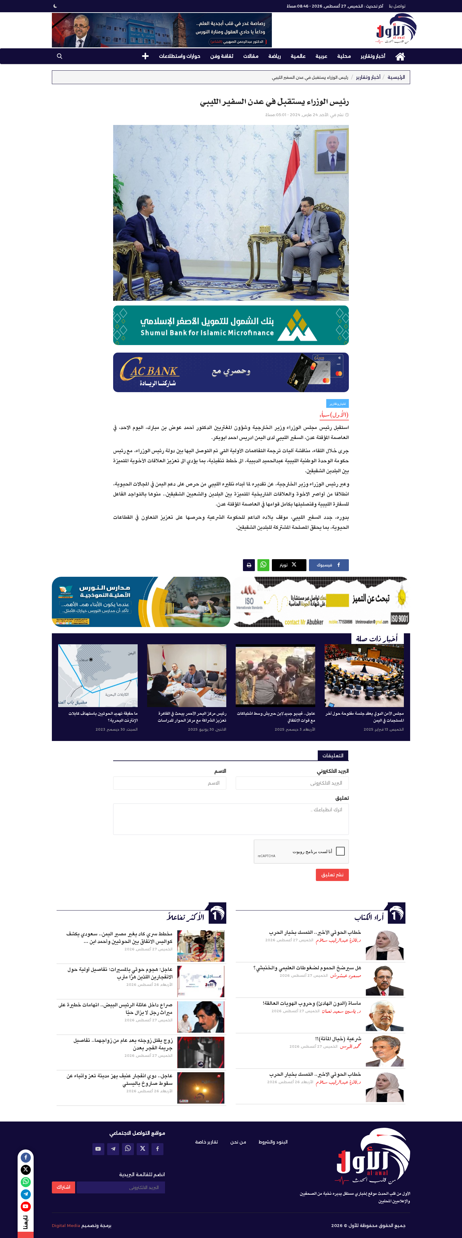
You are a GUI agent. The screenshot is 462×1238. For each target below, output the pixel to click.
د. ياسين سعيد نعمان (341, 1011)
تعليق (342, 798)
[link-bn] (162, 30)
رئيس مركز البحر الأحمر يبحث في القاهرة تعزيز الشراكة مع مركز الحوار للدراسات (192, 717)
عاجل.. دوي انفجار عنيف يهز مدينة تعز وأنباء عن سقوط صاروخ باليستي (120, 1080)
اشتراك (63, 1187)
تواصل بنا (397, 6)
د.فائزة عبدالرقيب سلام (338, 940)
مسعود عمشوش (345, 975)
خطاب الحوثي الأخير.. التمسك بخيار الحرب (315, 932)
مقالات (250, 56)
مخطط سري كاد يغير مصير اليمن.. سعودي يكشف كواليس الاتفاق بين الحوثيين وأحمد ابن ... (119, 938)
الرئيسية (396, 77)
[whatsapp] (128, 1149)
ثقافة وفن (221, 56)
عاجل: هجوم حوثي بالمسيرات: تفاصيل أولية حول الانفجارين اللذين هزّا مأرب (120, 973)
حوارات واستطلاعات (179, 56)
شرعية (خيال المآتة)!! (338, 1039)
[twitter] (143, 1149)
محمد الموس (350, 1046)
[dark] (55, 6)
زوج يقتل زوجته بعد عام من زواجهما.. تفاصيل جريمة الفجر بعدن (123, 1044)
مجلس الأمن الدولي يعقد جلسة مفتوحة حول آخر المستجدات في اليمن (364, 717)
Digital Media (66, 1225)
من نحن (238, 1141)
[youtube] (98, 1149)
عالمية (298, 56)
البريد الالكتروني (333, 771)
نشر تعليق (332, 875)
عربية (321, 56)
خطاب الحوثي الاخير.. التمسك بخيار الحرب (315, 1074)
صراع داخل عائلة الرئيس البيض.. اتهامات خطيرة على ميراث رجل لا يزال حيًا (115, 1009)
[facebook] (157, 1149)
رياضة (274, 56)
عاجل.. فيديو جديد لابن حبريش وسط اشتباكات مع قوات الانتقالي (276, 717)
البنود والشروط (273, 1141)
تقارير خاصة (206, 1141)
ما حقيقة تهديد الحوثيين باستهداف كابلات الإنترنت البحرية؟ (103, 717)
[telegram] (113, 1149)
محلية (344, 56)
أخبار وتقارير (373, 56)
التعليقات (333, 756)
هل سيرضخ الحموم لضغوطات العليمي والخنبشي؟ (307, 968)
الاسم (220, 771)
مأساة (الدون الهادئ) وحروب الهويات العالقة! (312, 1003)
